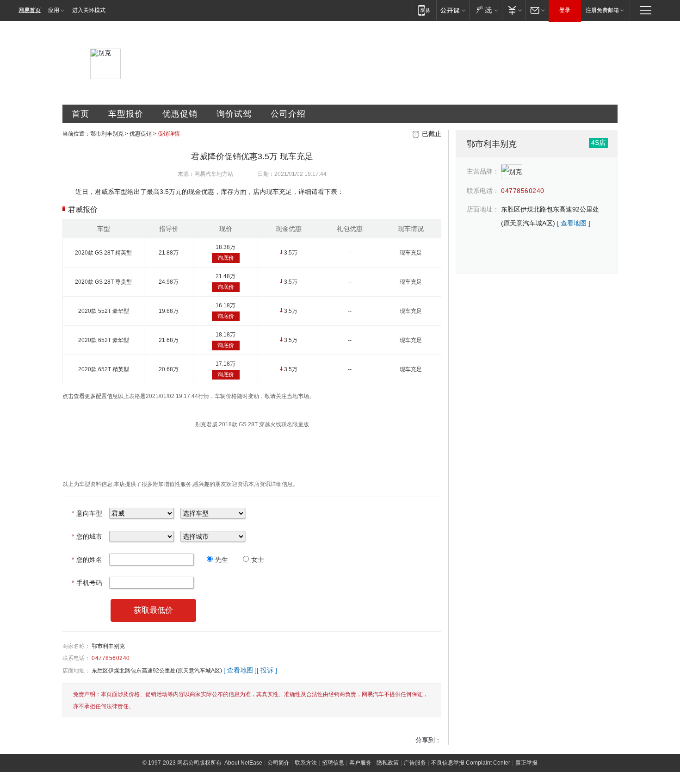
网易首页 (30, 10)
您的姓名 (87, 559)
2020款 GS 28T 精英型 (103, 252)
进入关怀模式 (88, 10)
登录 (564, 10)
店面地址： (76, 670)
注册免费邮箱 (602, 10)
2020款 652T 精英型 (103, 369)
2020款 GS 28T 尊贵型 (103, 282)
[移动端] (424, 10)
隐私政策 (388, 763)
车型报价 (125, 113)
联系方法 (306, 763)
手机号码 (87, 582)
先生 (221, 559)
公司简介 (278, 763)
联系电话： (76, 658)
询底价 (225, 258)
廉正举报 (526, 763)
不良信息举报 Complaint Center (470, 763)
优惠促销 (180, 113)
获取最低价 (153, 610)
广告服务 (415, 763)
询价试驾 (234, 113)
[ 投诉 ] (267, 670)
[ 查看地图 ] (240, 670)
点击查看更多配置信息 (90, 396)
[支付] (513, 10)
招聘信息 (333, 763)
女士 (257, 559)
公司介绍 (288, 113)
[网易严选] (485, 10)
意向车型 (87, 513)
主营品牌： (483, 171)
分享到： (428, 740)
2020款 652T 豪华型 (103, 340)
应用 (53, 10)
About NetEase (243, 763)
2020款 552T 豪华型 (103, 311)
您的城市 (87, 536)
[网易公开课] (452, 10)
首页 (80, 113)
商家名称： (76, 646)
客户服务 (360, 763)
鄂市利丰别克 (107, 134)
